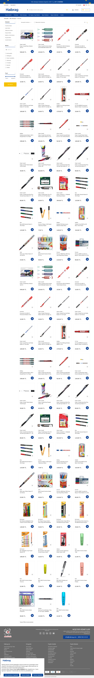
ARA (67, 10)
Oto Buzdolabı (51, 656)
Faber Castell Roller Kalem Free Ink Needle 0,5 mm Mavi (81, 135)
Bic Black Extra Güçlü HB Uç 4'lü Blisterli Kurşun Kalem (63, 521)
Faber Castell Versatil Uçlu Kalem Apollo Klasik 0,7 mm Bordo (44, 135)
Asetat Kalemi (8, 39)
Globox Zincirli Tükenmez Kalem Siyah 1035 (62, 551)
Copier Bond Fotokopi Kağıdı (76, 648)
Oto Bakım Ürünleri (52, 653)
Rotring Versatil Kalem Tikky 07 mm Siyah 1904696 (45, 610)
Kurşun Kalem (8, 32)
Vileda (71, 649)
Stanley (71, 654)
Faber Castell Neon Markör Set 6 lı (26, 46)
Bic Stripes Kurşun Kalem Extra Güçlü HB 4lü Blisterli (44, 521)
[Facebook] (40, 633)
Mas (8, 65)
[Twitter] (44, 633)
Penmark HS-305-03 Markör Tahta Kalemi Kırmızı (63, 46)
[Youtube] (54, 633)
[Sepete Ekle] (32, 51)
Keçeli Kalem (8, 37)
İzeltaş (71, 662)
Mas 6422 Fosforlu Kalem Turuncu (26, 581)
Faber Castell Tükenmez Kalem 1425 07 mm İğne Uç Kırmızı (44, 76)
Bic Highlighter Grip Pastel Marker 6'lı (26, 551)
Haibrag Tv (6, 654)
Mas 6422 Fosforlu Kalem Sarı (44, 581)
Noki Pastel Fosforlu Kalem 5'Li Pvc (44, 254)
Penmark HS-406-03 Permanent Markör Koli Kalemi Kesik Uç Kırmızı (25, 76)
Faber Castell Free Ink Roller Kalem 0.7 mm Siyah (63, 76)
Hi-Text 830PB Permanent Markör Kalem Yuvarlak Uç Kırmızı (81, 106)
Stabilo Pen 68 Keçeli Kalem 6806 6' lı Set (63, 106)
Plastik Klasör (51, 651)
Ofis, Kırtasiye (23, 15)
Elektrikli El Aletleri (52, 659)
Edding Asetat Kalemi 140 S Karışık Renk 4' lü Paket (26, 135)
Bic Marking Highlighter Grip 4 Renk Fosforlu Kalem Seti (26, 521)
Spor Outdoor (45, 15)
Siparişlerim (13, 5)
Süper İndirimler (54, 15)
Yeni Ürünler (28, 646)
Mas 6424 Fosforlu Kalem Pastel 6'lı (26, 610)
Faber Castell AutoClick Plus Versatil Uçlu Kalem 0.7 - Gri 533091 (26, 195)
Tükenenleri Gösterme (40, 22)
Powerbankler (51, 649)
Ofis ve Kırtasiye (29, 653)
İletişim (5, 649)
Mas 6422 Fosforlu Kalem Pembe (81, 581)
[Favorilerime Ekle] (32, 40)
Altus (71, 646)
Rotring (39, 608)
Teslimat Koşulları (8, 656)
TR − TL (87, 5)
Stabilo (58, 103)
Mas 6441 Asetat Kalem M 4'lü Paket (81, 195)
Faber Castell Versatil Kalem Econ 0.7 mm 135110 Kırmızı (63, 135)
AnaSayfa (6, 5)
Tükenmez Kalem (9, 30)
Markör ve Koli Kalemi (9, 35)
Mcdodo (72, 656)
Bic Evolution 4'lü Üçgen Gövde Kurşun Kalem (44, 551)
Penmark (58, 44)
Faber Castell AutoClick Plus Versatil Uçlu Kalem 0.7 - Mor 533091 (63, 165)
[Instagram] (50, 633)
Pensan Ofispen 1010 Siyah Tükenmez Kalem (44, 225)
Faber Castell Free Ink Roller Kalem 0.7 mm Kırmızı (81, 76)
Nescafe (72, 651)
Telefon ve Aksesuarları (31, 656)
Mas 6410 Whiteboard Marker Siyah (62, 581)
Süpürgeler (50, 662)
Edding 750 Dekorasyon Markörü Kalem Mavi (62, 225)
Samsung (72, 660)
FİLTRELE (10, 84)
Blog (5, 653)
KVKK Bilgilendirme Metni (9, 657)
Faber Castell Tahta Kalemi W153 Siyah (26, 165)
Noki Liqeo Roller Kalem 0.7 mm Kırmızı (26, 254)
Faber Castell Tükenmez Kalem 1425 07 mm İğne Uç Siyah (44, 106)
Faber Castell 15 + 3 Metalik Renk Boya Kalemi (63, 195)
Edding (9, 55)
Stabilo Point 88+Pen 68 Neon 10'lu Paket (81, 225)
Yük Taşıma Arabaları (52, 646)
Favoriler (79, 5)
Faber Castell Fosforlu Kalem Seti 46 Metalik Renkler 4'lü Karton (45, 46)
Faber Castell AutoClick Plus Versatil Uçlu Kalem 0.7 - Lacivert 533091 (81, 165)
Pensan (39, 222)
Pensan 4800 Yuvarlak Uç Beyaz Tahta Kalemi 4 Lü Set (82, 254)
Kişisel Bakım (51, 660)
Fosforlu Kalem (8, 25)
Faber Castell (10, 58)
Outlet (62, 15)
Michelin (72, 659)
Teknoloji (16, 15)
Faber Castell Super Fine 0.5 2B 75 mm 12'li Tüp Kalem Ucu (44, 195)
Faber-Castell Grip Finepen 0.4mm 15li (44, 165)
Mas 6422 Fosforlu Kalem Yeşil (81, 551)
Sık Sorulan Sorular (8, 651)
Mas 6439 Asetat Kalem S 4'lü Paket (26, 225)
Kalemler (50, 657)
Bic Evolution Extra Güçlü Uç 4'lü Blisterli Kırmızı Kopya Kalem (81, 521)
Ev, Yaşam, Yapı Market (34, 15)
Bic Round (9, 53)
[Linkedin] (47, 633)
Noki (8, 67)
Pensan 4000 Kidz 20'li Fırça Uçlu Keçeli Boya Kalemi (63, 254)
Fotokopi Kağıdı (51, 648)
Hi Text (9, 62)
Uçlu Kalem (7, 28)
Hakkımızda (6, 648)
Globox (9, 60)
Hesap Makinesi (51, 654)
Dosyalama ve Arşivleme (31, 657)
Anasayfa (6, 18)
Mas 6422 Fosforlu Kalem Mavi (63, 610)
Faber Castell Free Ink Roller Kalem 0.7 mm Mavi (26, 106)
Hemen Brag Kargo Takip (9, 646)
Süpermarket (8, 15)
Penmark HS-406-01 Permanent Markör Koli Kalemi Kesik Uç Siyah (80, 46)
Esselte (71, 665)
